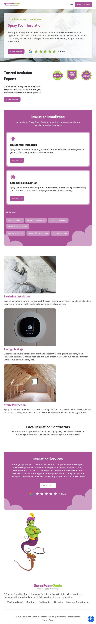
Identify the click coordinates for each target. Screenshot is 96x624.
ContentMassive (73, 617)
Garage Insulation (15, 233)
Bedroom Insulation (58, 220)
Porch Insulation (60, 233)
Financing (58, 602)
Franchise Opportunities (77, 602)
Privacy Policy (48, 620)
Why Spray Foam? (15, 602)
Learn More (17, 160)
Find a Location (83, 4)
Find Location (45, 602)
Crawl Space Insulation (17, 226)
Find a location (16, 51)
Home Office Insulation (38, 233)
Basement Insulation (36, 220)
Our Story (31, 602)
